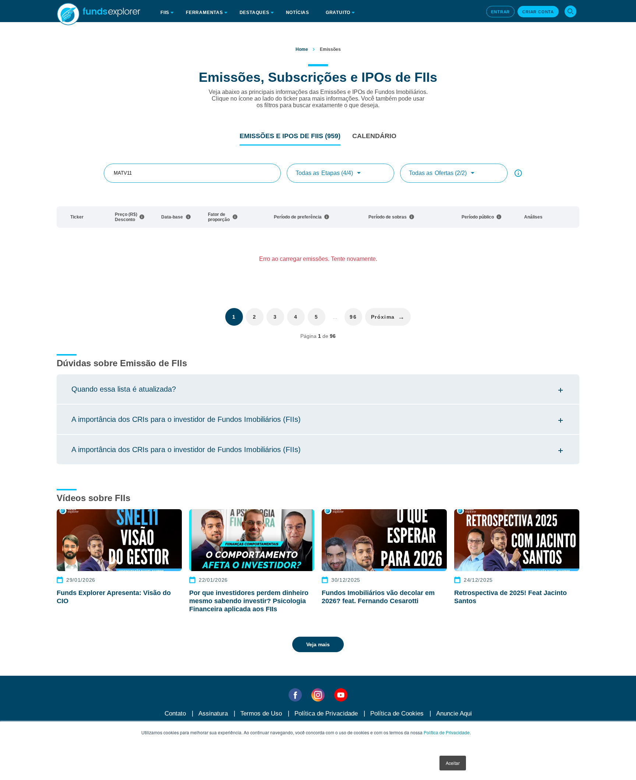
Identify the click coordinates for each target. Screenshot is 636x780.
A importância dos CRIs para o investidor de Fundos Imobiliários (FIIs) (186, 419)
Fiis (164, 12)
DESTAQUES (254, 12)
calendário (374, 136)
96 (353, 317)
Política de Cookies (397, 713)
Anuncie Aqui (454, 713)
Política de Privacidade (447, 732)
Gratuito (338, 12)
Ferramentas (204, 12)
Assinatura (213, 713)
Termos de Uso (261, 713)
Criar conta (538, 12)
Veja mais (318, 644)
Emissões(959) (290, 136)
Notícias (297, 12)
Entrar (500, 12)
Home (302, 49)
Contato (175, 713)
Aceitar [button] (453, 763)
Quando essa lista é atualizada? (123, 389)
